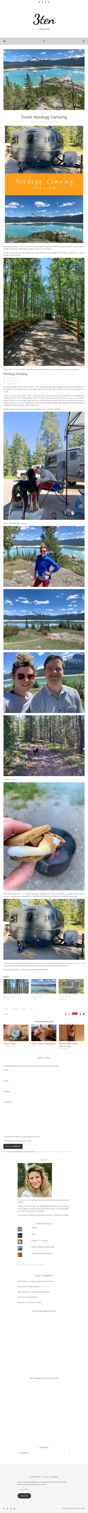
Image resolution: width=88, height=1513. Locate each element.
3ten (44, 19)
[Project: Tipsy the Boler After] (71, 986)
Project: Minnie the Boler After (43, 1247)
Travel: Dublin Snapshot (31, 1286)
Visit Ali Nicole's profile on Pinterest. (32, 1264)
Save (75, 1014)
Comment (7, 1102)
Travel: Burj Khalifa (29, 1297)
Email (6, 1081)
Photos (34, 1228)
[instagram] (39, 2)
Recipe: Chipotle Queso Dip (42, 1253)
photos (23, 1009)
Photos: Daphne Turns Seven (42, 1281)
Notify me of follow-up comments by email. (22, 1136)
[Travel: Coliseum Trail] (16, 986)
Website (6, 1091)
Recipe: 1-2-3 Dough (39, 1240)
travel (31, 1009)
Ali (7, 1014)
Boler (34, 1234)
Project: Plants (9, 1044)
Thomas (21, 1302)
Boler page (76, 963)
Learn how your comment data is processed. (52, 1151)
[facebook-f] (42, 2)
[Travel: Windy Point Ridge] (43, 986)
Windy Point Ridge (13, 378)
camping (15, 1009)
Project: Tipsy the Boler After (68, 995)
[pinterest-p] (45, 2)
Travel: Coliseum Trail (11, 995)
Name (6, 1070)
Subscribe (24, 1496)
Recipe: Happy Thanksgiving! (43, 1044)
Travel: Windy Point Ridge (40, 995)
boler (6, 1009)
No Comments (52, 122)
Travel (44, 113)
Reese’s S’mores (12, 380)
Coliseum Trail (11, 383)
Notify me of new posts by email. (18, 1141)
